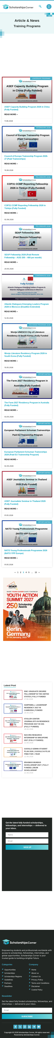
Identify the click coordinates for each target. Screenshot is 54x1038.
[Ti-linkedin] (29, 1027)
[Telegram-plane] (34, 1027)
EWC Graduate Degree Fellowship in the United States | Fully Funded (36, 694)
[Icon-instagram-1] (25, 1027)
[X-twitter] (20, 1027)
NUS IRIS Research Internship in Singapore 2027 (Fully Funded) (36, 737)
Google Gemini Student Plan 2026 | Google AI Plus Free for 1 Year (37, 751)
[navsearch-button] (40, 6)
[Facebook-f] (15, 1027)
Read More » (11, 114)
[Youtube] (39, 1027)
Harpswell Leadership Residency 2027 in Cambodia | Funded (35, 707)
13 (36, 572)
